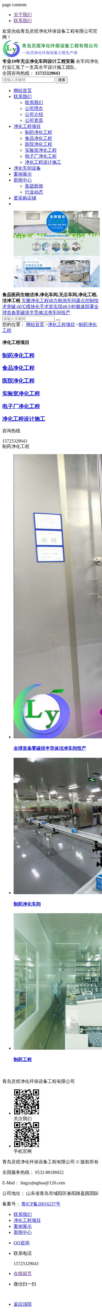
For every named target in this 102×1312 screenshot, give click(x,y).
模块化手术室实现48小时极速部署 (60, 306)
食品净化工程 (18, 368)
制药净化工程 (18, 355)
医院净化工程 (18, 381)
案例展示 (23, 1226)
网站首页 (35, 324)
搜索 (61, 80)
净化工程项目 (61, 324)
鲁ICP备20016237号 (41, 1203)
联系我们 (23, 20)
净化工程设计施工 (23, 419)
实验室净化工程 (21, 393)
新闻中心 (23, 1232)
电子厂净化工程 (21, 406)
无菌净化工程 (35, 300)
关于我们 (23, 14)
